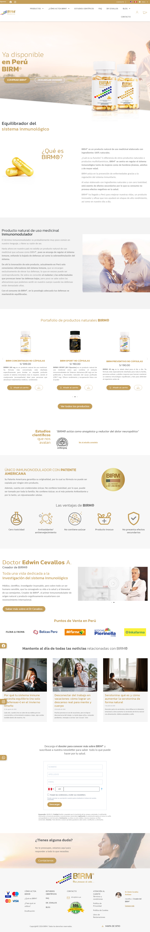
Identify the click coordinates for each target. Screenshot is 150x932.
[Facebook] (3, 646)
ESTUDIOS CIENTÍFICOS (51, 892)
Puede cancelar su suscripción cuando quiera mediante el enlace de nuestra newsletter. (71, 799)
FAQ (100, 8)
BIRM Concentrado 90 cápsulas (124, 360)
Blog (125, 8)
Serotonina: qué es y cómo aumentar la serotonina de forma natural (122, 698)
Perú (143, 2)
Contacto (126, 16)
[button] (19, 387)
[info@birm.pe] (68, 897)
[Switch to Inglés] (131, 2)
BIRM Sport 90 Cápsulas (25, 360)
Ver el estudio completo (88, 442)
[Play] (113, 584)
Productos (35, 8)
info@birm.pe (76, 897)
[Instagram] (3, 701)
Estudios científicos (84, 8)
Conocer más (129, 906)
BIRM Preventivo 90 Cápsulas (75, 361)
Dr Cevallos (112, 8)
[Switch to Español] (135, 2)
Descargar (54, 804)
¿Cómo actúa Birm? (58, 8)
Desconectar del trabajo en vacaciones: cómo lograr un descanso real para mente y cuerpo (72, 700)
